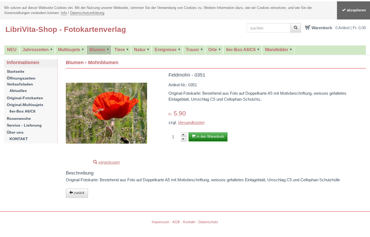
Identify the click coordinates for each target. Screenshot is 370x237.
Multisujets (69, 49)
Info (64, 13)
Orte (212, 49)
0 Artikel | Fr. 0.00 (350, 27)
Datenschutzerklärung (87, 13)
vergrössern (109, 162)
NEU (12, 49)
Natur (139, 49)
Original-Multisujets (25, 105)
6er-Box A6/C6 (241, 49)
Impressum (160, 222)
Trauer (192, 49)
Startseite (15, 71)
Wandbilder (276, 49)
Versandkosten (191, 122)
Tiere (120, 49)
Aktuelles (18, 90)
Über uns (15, 132)
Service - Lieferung (24, 125)
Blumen (97, 49)
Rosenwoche (19, 118)
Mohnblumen (103, 62)
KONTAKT (18, 139)
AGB (176, 222)
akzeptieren (356, 10)
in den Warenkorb (210, 136)
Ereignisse (166, 49)
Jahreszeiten (35, 49)
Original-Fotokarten (25, 98)
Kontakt (189, 222)
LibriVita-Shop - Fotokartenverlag (65, 29)
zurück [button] (79, 193)
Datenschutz (208, 222)
